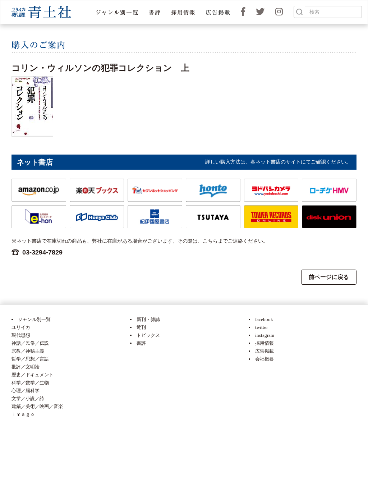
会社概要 (264, 359)
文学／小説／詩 (28, 398)
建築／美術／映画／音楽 (37, 406)
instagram (264, 335)
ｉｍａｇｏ (23, 414)
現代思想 (21, 335)
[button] (117, 12)
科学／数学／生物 (30, 382)
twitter (261, 327)
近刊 (141, 327)
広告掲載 (264, 351)
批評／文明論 (26, 367)
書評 (141, 343)
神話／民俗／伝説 (30, 343)
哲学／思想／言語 (30, 359)
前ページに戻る (329, 277)
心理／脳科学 (26, 390)
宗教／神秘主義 (28, 351)
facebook (264, 319)
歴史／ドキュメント (33, 374)
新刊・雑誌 (148, 319)
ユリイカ (21, 327)
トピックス (148, 335)
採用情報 (264, 343)
